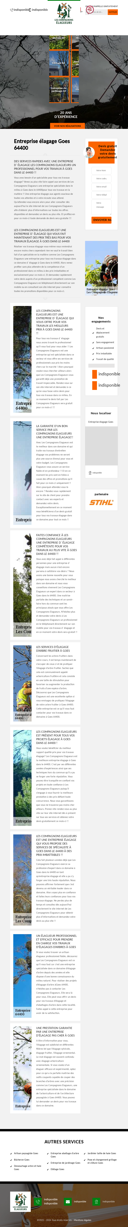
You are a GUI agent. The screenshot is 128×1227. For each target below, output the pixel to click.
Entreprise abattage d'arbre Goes (65, 1155)
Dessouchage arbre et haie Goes (27, 1168)
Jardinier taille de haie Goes (102, 1153)
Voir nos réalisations (67, 126)
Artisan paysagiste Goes (26, 1153)
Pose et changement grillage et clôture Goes (102, 1161)
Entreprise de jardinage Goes (65, 1163)
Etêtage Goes (57, 1169)
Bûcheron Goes (21, 1160)
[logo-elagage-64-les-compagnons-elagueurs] (64, 13)
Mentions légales (82, 1220)
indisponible (20, 10)
